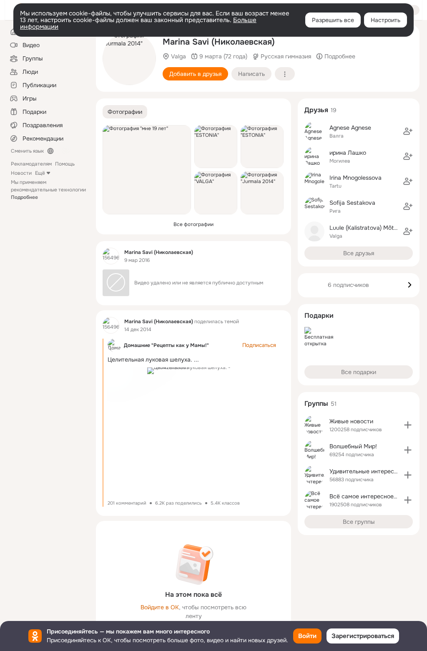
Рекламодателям (31, 164)
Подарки (319, 315)
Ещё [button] (40, 173)
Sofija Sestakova (352, 202)
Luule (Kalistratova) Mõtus (364, 227)
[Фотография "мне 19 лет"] (147, 169)
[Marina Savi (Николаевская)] (111, 256)
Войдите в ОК (160, 607)
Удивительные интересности (369, 471)
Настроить (385, 20)
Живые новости (351, 421)
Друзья (316, 110)
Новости (21, 173)
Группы (316, 403)
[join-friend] (408, 131)
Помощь (65, 164)
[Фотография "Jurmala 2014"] (129, 58)
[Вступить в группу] (408, 425)
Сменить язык (27, 151)
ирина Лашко (347, 152)
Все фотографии (193, 224)
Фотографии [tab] (125, 112)
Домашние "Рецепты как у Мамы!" (166, 345)
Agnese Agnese (350, 127)
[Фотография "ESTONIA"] (215, 146)
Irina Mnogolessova (355, 177)
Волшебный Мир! (353, 446)
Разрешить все (333, 20)
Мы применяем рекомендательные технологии (48, 190)
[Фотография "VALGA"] (215, 192)
